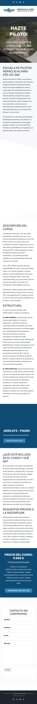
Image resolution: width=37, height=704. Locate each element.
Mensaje (7, 643)
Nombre (7, 620)
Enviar (7, 670)
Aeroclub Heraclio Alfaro (19, 693)
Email (6, 635)
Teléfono (7, 627)
